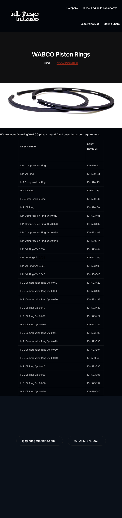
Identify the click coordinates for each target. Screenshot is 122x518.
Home (47, 62)
